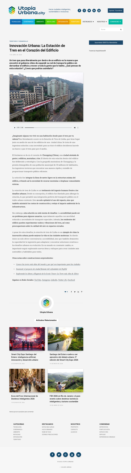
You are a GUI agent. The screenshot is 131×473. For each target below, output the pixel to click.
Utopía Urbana (46, 312)
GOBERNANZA (28, 22)
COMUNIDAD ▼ (115, 22)
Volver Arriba (66, 467)
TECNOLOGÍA (16, 22)
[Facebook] (52, 454)
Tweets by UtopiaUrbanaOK (97, 51)
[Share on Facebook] (4, 132)
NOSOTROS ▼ (102, 22)
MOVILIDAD (51, 22)
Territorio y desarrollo (18, 41)
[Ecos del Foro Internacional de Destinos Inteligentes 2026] (27, 380)
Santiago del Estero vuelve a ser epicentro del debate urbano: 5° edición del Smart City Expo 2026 (64, 357)
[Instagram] (65, 454)
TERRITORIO (75, 22)
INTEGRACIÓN (63, 22)
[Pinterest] (81, 291)
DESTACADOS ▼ (88, 22)
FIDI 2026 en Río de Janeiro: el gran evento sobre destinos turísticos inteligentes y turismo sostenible (65, 399)
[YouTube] (72, 454)
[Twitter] (59, 454)
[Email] (4, 147)
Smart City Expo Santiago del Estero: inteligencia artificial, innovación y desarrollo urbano (24, 357)
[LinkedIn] (4, 142)
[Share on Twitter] (4, 137)
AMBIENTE (40, 22)
